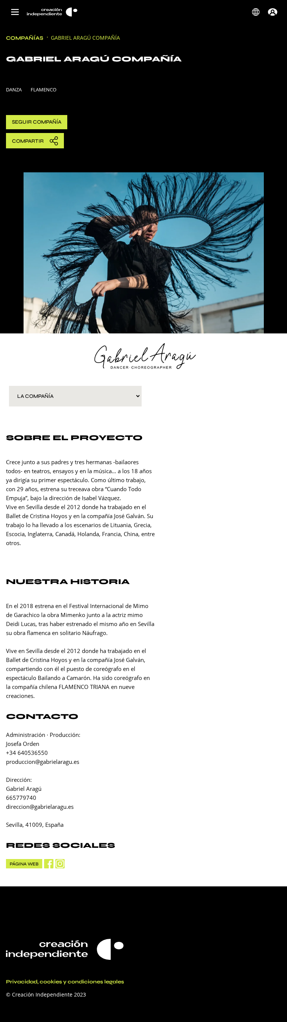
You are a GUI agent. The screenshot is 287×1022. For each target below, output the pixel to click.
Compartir (28, 141)
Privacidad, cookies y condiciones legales (65, 982)
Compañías (24, 38)
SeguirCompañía (36, 122)
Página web (24, 864)
